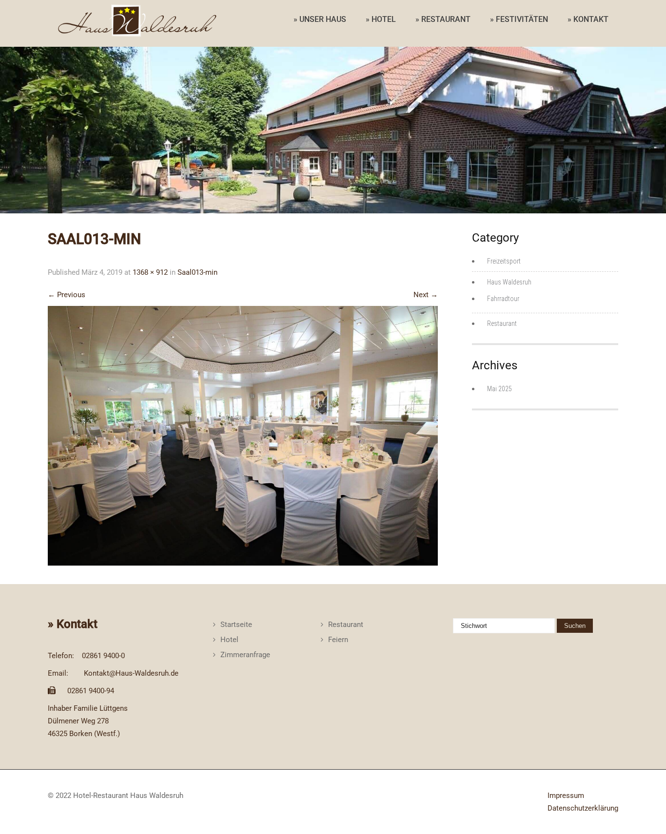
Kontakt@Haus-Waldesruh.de (131, 673)
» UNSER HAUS (320, 19)
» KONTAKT (588, 19)
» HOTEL (381, 19)
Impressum (566, 795)
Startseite (236, 624)
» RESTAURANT (442, 19)
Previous (66, 294)
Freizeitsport (504, 261)
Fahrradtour (503, 299)
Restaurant (502, 323)
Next (425, 294)
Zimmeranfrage (245, 654)
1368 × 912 (150, 272)
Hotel (229, 639)
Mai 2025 (499, 389)
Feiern (338, 639)
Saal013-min (197, 272)
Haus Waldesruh (509, 282)
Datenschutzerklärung (583, 808)
